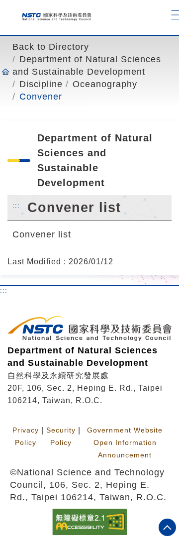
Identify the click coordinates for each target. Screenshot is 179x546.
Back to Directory (50, 47)
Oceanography (105, 84)
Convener (40, 97)
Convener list (41, 234)
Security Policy (61, 436)
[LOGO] (53, 14)
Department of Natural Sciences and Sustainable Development (86, 65)
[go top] (167, 527)
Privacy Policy (25, 436)
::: (16, 205)
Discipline (41, 84)
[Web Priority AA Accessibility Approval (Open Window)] (89, 521)
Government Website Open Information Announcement (125, 442)
